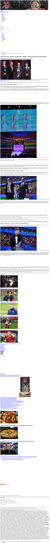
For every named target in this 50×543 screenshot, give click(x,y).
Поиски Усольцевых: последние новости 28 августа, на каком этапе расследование (13, 459)
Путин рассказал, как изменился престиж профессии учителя (9, 376)
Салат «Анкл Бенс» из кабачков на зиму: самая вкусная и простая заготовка (16, 425)
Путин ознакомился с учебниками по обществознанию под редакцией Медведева (12, 397)
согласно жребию (5, 160)
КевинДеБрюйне (2, 347)
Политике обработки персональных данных (34, 541)
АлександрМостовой (3, 344)
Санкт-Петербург (2, 348)
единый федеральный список (29, 509)
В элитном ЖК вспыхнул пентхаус (5, 403)
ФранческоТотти (2, 350)
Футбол (1, 301)
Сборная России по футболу (4, 349)
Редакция (7, 484)
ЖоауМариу (1, 346)
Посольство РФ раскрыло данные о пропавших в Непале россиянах (10, 375)
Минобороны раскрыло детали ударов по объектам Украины (9, 407)
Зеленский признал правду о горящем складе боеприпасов (9, 408)
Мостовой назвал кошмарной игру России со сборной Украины (8, 288)
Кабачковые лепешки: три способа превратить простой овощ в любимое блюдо (17, 441)
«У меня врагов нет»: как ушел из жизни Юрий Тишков (7, 302)
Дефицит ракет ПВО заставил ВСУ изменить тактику (8, 406)
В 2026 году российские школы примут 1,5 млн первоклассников (9, 404)
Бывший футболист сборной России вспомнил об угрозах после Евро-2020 (10, 316)
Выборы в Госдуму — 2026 (4, 11)
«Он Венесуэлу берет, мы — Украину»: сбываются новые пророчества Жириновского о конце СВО (15, 458)
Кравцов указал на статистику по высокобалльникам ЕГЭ (8, 399)
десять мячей (13, 254)
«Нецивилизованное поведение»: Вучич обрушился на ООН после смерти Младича (12, 401)
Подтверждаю (3, 542)
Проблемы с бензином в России (4, 12)
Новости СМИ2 (2, 373)
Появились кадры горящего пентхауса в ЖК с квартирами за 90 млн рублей (11, 400)
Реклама (9, 484)
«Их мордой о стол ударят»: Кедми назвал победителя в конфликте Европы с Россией (18, 456)
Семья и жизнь (2, 423)
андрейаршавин (2, 345)
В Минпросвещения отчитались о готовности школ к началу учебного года (11, 405)
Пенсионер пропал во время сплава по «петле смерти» (8, 398)
